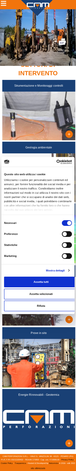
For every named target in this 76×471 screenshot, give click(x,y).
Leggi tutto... (70, 135)
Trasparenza (20, 463)
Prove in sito (38, 332)
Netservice (54, 463)
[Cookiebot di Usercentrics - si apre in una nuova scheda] (56, 162)
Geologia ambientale (38, 147)
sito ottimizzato (38, 468)
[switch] (67, 234)
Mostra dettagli (55, 270)
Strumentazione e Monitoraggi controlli (38, 85)
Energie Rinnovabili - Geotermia (38, 394)
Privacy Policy (67, 460)
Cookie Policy (7, 463)
